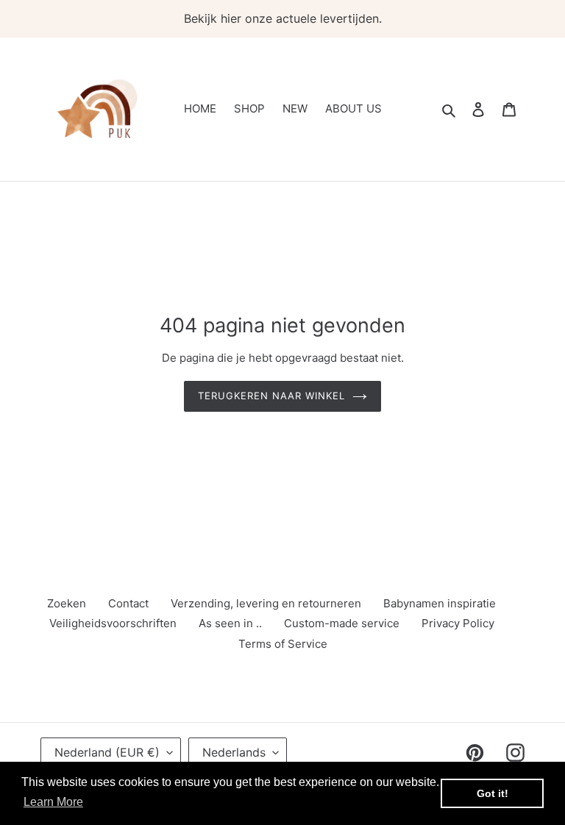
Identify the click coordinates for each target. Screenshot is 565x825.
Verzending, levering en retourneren (266, 603)
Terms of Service (282, 644)
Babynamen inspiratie (439, 603)
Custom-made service (341, 623)
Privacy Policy (458, 623)
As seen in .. (230, 623)
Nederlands (234, 752)
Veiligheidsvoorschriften (113, 623)
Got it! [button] (492, 793)
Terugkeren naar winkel (272, 395)
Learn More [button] (53, 802)
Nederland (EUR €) (107, 752)
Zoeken (66, 603)
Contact (128, 603)
